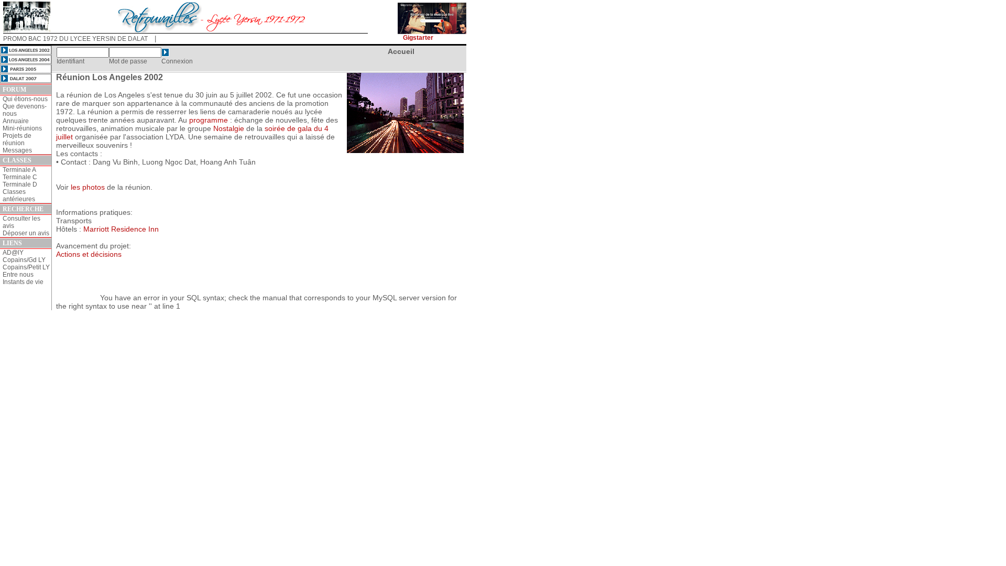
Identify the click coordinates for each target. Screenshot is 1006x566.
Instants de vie (23, 282)
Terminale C (20, 177)
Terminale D (20, 184)
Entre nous (18, 274)
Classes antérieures (19, 195)
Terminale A (19, 169)
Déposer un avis (26, 233)
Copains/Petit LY (26, 267)
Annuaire (16, 121)
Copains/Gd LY (24, 260)
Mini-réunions (22, 128)
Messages (17, 150)
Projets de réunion (17, 139)
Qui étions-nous (25, 99)
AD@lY (13, 252)
